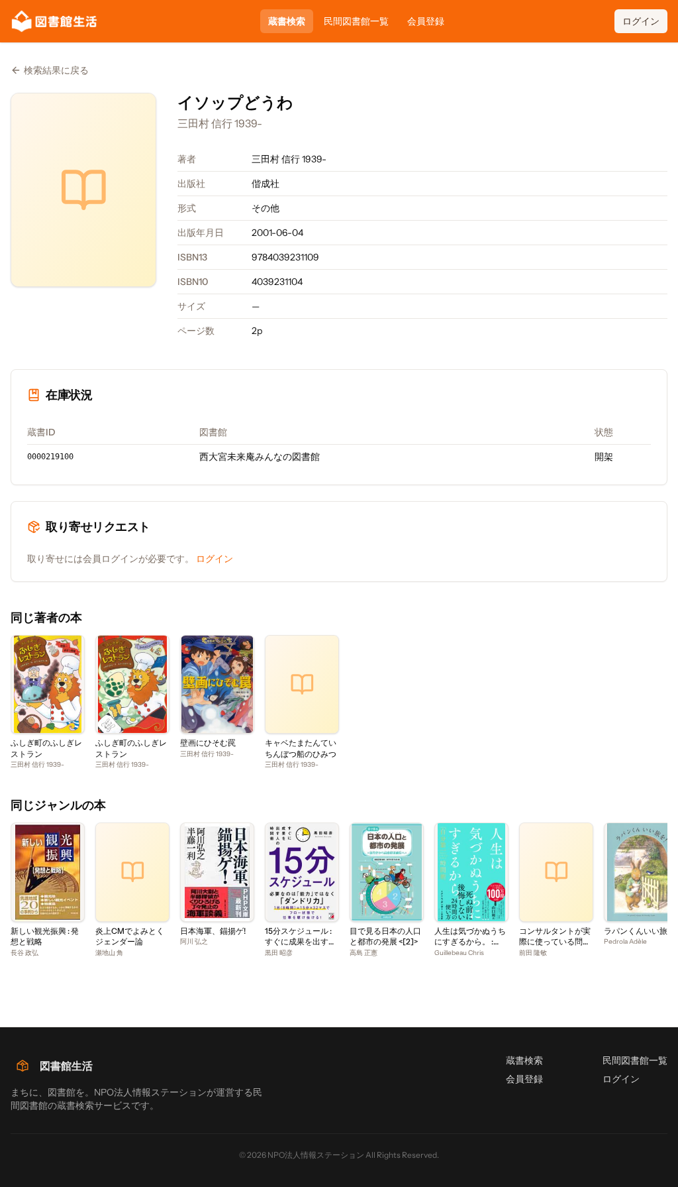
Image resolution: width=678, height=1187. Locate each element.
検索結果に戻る (56, 70)
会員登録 (425, 21)
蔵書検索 (286, 21)
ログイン (640, 21)
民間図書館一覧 (356, 21)
